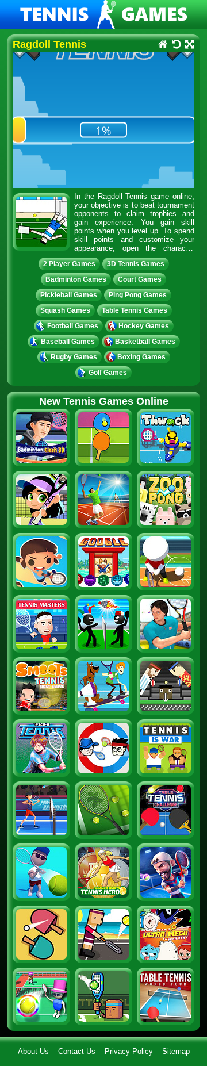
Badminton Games (75, 279)
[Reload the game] (175, 45)
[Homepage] (162, 45)
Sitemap (176, 1051)
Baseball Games (68, 342)
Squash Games (65, 310)
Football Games (72, 326)
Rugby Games (74, 357)
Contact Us (76, 1051)
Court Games (140, 279)
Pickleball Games (68, 295)
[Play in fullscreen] (188, 45)
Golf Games (108, 373)
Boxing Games (141, 357)
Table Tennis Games (134, 310)
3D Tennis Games (135, 264)
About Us (33, 1051)
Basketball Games (145, 342)
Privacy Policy (129, 1051)
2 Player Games (69, 264)
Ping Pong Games (138, 295)
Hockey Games (143, 326)
